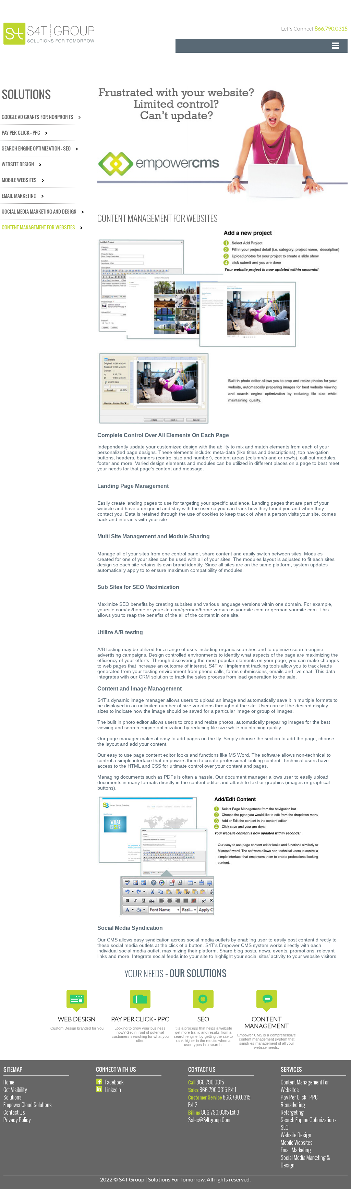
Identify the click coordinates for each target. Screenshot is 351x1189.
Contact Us (14, 1112)
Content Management (266, 1022)
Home (8, 1082)
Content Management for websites (42, 227)
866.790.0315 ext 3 (220, 1112)
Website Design (21, 164)
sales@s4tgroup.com (209, 1120)
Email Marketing (23, 195)
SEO (203, 1019)
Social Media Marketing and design (43, 211)
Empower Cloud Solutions (27, 1104)
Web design (77, 1019)
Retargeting (292, 1112)
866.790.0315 (331, 28)
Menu (262, 46)
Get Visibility (15, 1089)
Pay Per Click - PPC (24, 132)
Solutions (12, 1097)
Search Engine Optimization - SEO (40, 148)
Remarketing (293, 1104)
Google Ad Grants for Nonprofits (41, 116)
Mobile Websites (23, 179)
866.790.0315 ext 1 (217, 1089)
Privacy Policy (17, 1120)
